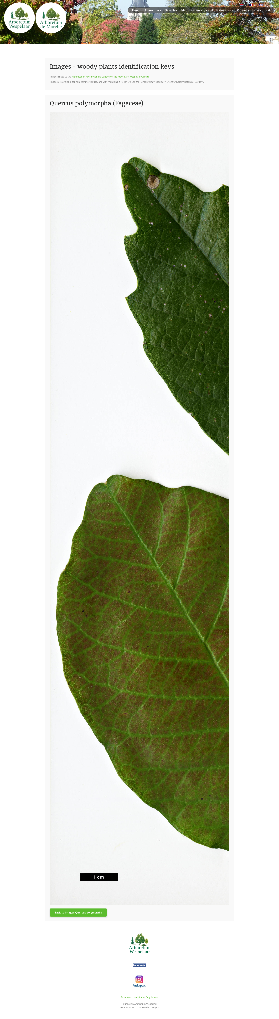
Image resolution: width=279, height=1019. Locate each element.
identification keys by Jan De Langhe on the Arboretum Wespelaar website (110, 76)
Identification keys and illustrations (206, 10)
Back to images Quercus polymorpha (78, 912)
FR (255, 5)
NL (246, 5)
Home (136, 10)
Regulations (152, 997)
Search (170, 10)
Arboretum (151, 10)
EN (265, 5)
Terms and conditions (132, 997)
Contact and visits (249, 10)
